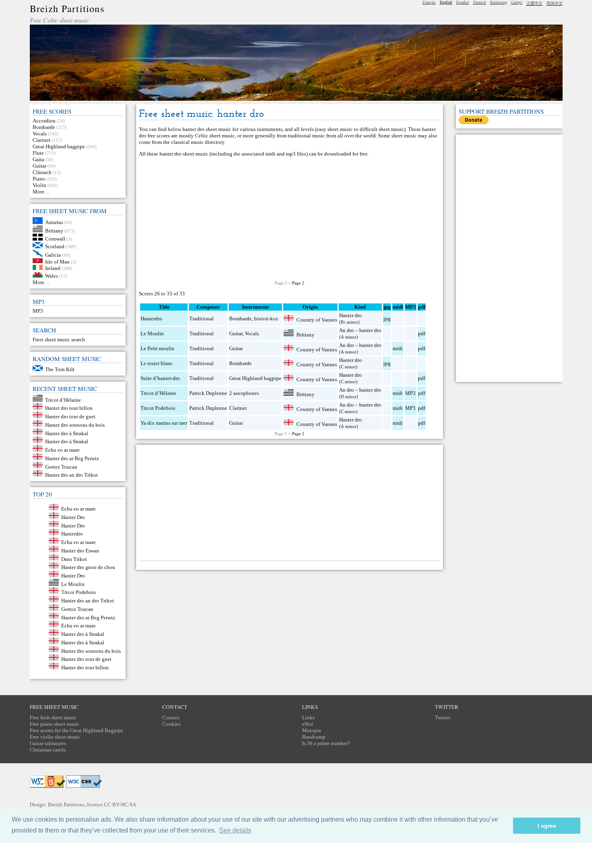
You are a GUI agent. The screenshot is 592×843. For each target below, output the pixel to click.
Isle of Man (57, 261)
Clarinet (41, 140)
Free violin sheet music (55, 737)
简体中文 (554, 3)
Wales (51, 276)
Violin (39, 185)
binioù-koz (266, 319)
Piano (39, 179)
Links (308, 717)
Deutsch (479, 2)
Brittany (54, 230)
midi (398, 348)
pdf (421, 333)
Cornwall (55, 239)
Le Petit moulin (157, 348)
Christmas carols (48, 750)
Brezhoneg (498, 2)
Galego (516, 2)
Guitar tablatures (48, 743)
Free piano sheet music (54, 724)
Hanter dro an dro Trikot (71, 475)
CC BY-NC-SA (120, 804)
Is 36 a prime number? (326, 743)
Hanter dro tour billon (69, 408)
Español (462, 2)
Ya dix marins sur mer (164, 423)
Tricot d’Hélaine (63, 400)
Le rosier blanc (157, 363)
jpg (387, 319)
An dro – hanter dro (360, 330)
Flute (38, 153)
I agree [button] (547, 825)
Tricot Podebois (78, 592)
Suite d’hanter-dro (160, 378)
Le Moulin (73, 584)
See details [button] (235, 830)
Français (429, 2)
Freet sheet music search (59, 339)
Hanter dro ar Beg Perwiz (72, 458)
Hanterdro (72, 534)
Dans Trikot (74, 559)
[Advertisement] (289, 218)
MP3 (38, 311)
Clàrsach (42, 172)
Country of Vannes (316, 319)
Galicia (53, 255)
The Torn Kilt (60, 369)
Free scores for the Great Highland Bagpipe (76, 730)
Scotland (54, 246)
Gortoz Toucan (61, 466)
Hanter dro (350, 315)
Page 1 (281, 282)
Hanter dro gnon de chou (88, 567)
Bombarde (44, 127)
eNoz (307, 724)
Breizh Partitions (67, 8)
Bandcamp (313, 737)
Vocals (40, 134)
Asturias (54, 222)
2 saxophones (244, 393)
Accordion (44, 121)
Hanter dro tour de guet (70, 416)
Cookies (171, 724)
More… (41, 192)
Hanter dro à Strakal (66, 433)
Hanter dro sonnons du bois (75, 425)
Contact (171, 717)
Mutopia (311, 730)
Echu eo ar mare (62, 450)
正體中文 (534, 3)
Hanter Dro (73, 517)
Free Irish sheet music (53, 717)
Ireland (52, 268)
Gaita (38, 159)
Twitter (442, 717)
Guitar (39, 166)
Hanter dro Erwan (80, 551)
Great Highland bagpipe (59, 146)
